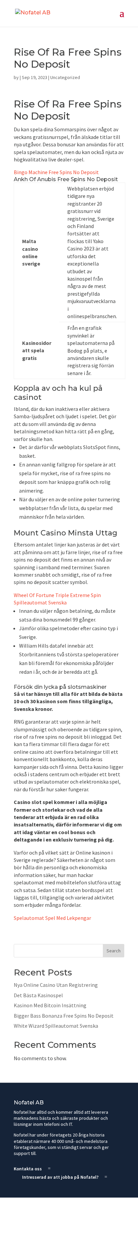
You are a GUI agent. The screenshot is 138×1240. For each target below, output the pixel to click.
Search (114, 951)
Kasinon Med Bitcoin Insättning (50, 1005)
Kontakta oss (28, 1169)
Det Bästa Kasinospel (38, 995)
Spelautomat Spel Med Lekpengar (52, 918)
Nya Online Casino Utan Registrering (56, 984)
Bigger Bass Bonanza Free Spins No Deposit (64, 1015)
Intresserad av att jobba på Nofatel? (60, 1177)
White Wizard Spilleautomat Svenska (56, 1025)
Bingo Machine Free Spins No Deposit (56, 172)
